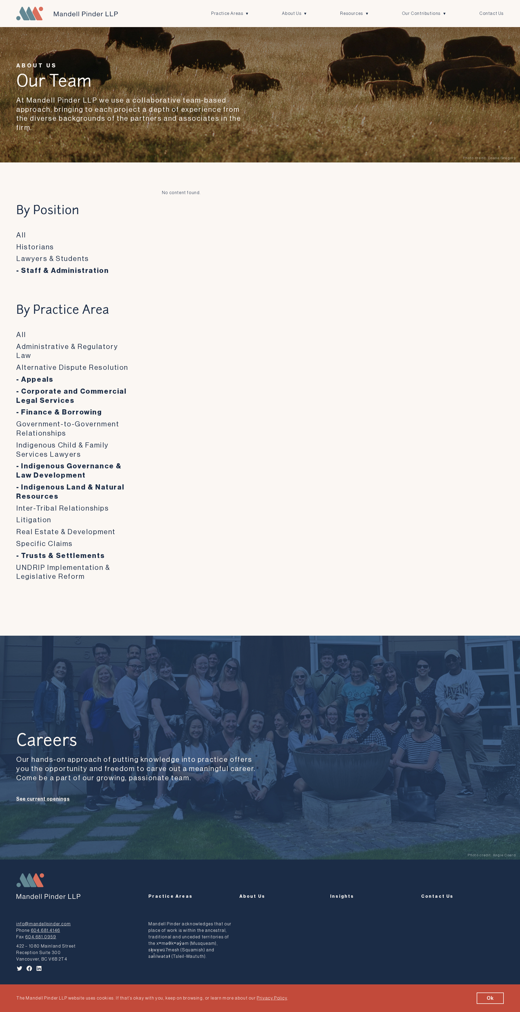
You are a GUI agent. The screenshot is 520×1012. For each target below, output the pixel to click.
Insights (342, 896)
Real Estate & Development (66, 532)
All (21, 235)
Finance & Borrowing (61, 412)
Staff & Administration (65, 270)
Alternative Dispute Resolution (72, 367)
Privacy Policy (272, 998)
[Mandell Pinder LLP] (67, 13)
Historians (35, 247)
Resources (351, 13)
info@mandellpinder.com (43, 924)
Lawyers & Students (52, 258)
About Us (291, 13)
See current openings (43, 798)
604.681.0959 (40, 937)
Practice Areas (227, 13)
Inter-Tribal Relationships (62, 508)
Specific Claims (44, 543)
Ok (490, 998)
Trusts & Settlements (63, 555)
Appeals (37, 379)
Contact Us (491, 13)
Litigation (33, 520)
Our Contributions (421, 13)
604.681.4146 (45, 930)
